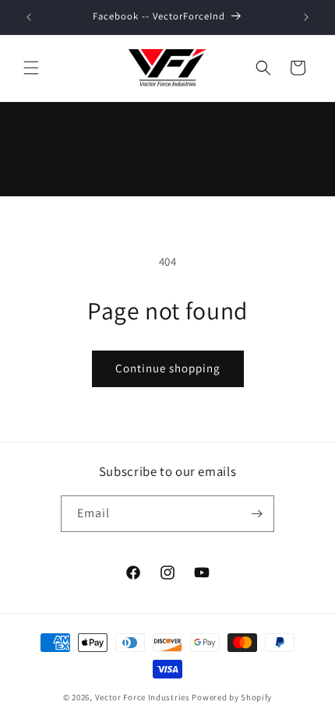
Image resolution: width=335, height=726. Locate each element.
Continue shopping (167, 368)
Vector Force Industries (142, 697)
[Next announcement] (306, 17)
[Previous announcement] (29, 17)
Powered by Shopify (232, 697)
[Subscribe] (256, 513)
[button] (31, 68)
